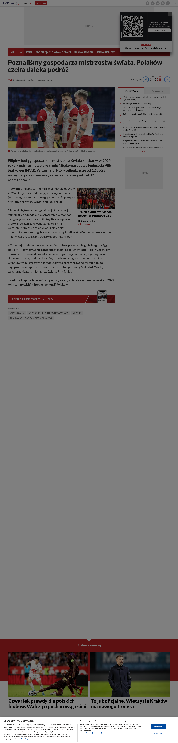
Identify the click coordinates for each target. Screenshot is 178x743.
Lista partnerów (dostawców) (91, 733)
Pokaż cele (158, 733)
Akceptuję (158, 726)
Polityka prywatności (29, 739)
